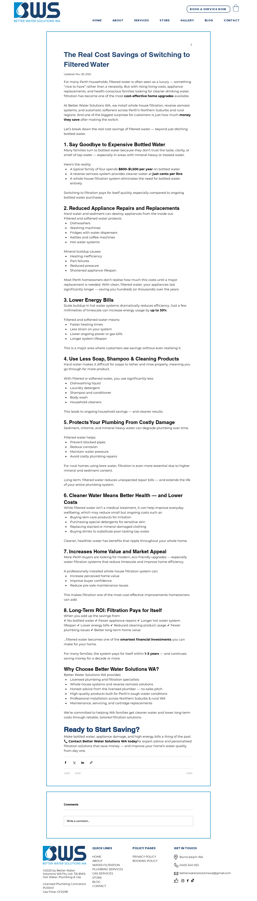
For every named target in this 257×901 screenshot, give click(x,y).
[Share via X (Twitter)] (74, 762)
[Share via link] (91, 762)
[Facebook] (188, 881)
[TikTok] (193, 881)
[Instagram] (183, 881)
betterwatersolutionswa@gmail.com (205, 873)
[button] (236, 8)
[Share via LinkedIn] (82, 762)
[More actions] (191, 44)
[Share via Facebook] (65, 762)
